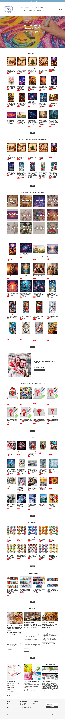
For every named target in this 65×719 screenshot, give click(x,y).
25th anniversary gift (27, 638)
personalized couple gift (28, 644)
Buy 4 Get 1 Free (23, 703)
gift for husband (32, 643)
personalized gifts (14, 644)
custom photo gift (34, 639)
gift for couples (26, 643)
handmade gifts (14, 643)
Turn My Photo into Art (39, 369)
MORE (8, 695)
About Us (8, 703)
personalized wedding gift (36, 644)
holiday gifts (20, 643)
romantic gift (26, 645)
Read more (9, 649)
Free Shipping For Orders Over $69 (25, 707)
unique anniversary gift (32, 645)
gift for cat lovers (49, 640)
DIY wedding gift (26, 641)
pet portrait (49, 643)
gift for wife (36, 643)
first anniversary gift (33, 641)
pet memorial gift (44, 643)
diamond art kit (26, 640)
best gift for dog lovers (45, 638)
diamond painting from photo (34, 640)
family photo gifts (9, 643)
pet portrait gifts (9, 645)
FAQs (34, 703)
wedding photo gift (27, 648)
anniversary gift (33, 638)
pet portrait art (54, 643)
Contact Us (8, 704)
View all (32, 132)
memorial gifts (9, 644)
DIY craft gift (44, 640)
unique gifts (17, 645)
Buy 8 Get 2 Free (23, 704)
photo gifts (13, 645)
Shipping (8, 707)
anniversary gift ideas (27, 639)
